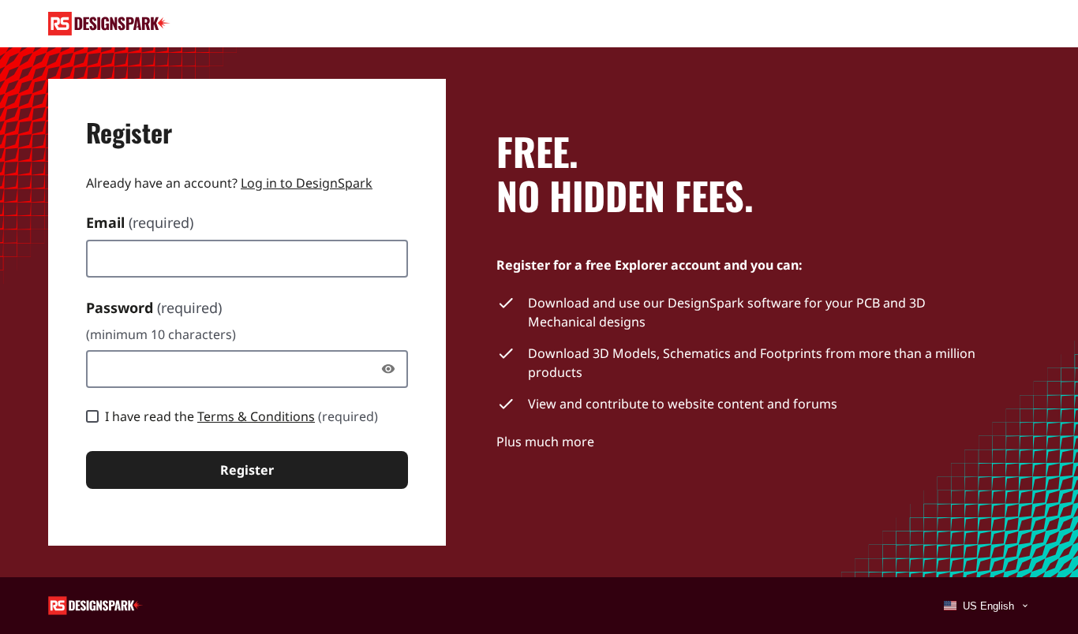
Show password (392, 369)
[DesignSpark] (96, 604)
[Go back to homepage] (109, 23)
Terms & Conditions (256, 416)
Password (154, 307)
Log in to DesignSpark (306, 183)
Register (247, 470)
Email (139, 222)
